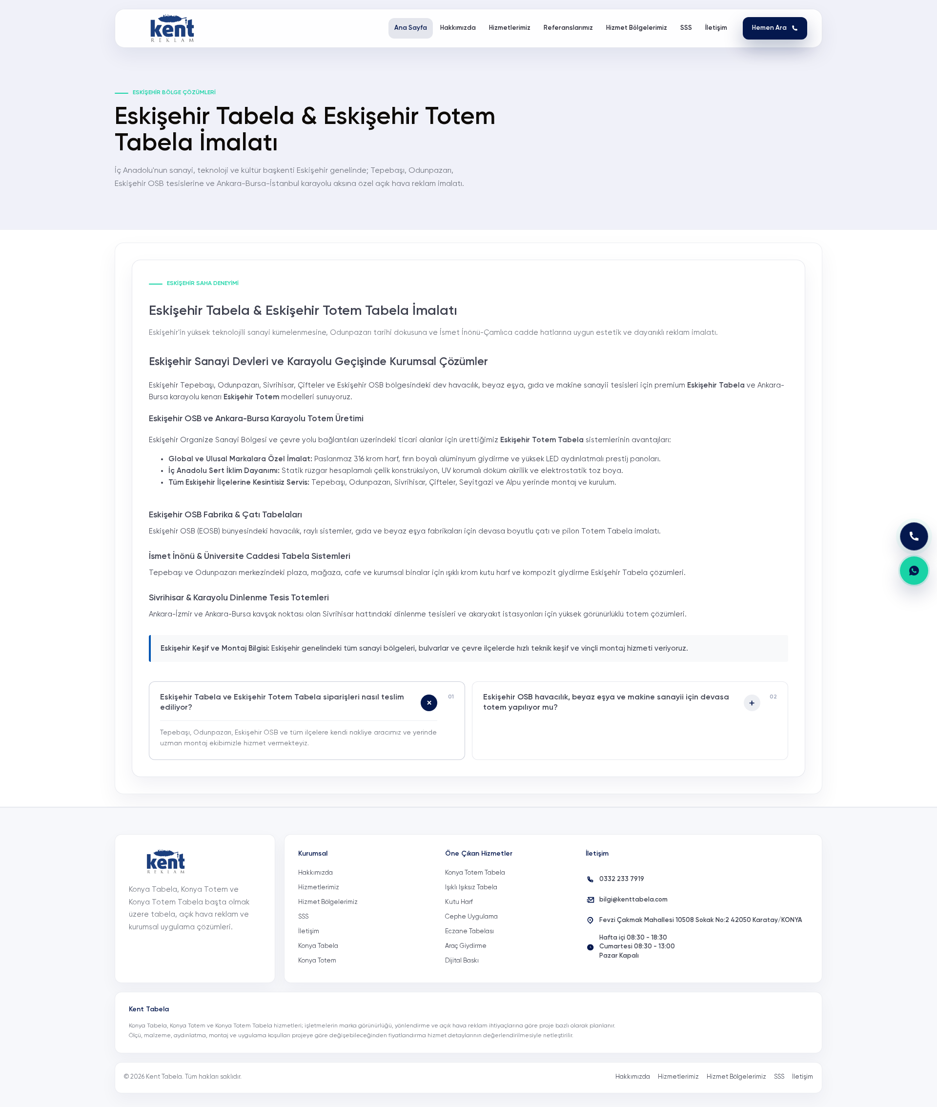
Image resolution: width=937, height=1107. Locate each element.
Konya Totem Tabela (475, 873)
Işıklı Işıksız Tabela (471, 887)
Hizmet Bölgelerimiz (328, 902)
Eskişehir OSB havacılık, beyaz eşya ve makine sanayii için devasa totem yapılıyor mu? (606, 703)
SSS (303, 917)
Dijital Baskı (462, 961)
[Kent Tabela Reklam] (175, 28)
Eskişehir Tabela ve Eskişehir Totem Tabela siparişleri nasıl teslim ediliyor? (282, 703)
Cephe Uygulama (471, 917)
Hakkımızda (315, 873)
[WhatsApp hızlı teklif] (914, 570)
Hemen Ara (769, 28)
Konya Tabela (318, 946)
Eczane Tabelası (469, 931)
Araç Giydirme (466, 946)
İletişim (308, 931)
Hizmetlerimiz (318, 887)
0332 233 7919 (621, 879)
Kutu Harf (459, 902)
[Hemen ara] (914, 536)
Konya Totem (317, 961)
